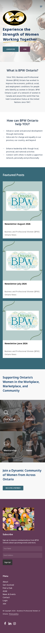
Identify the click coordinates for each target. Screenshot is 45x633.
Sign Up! (7, 562)
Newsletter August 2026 (17, 223)
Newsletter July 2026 (16, 283)
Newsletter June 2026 (16, 343)
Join (4, 603)
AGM (5, 591)
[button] (41, 6)
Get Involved (8, 585)
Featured (11, 227)
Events (6, 227)
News (16, 227)
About (5, 581)
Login (5, 600)
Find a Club (7, 588)
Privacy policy (13, 614)
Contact (6, 597)
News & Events (23, 227)
